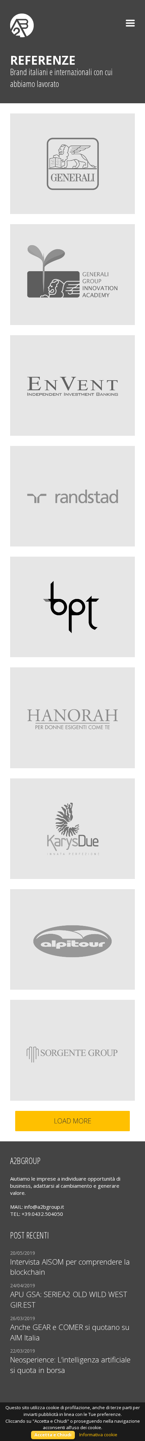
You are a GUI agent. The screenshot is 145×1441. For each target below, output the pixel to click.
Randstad (30, 458)
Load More (72, 1120)
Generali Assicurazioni (47, 125)
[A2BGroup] (22, 20)
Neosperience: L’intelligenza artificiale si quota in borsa (70, 1364)
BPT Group (32, 568)
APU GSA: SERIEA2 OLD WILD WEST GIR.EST (68, 1299)
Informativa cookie (98, 1435)
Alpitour (28, 901)
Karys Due (30, 790)
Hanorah (29, 679)
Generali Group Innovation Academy (66, 236)
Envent (26, 347)
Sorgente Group (38, 1011)
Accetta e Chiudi (52, 1435)
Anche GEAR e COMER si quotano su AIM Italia (69, 1332)
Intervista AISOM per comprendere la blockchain (70, 1266)
